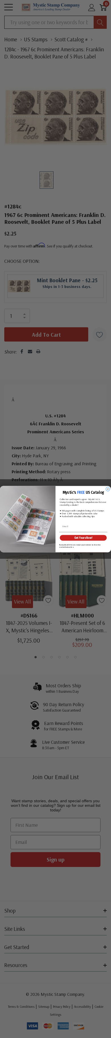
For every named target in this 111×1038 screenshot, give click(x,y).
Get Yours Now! (83, 537)
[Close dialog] (108, 489)
